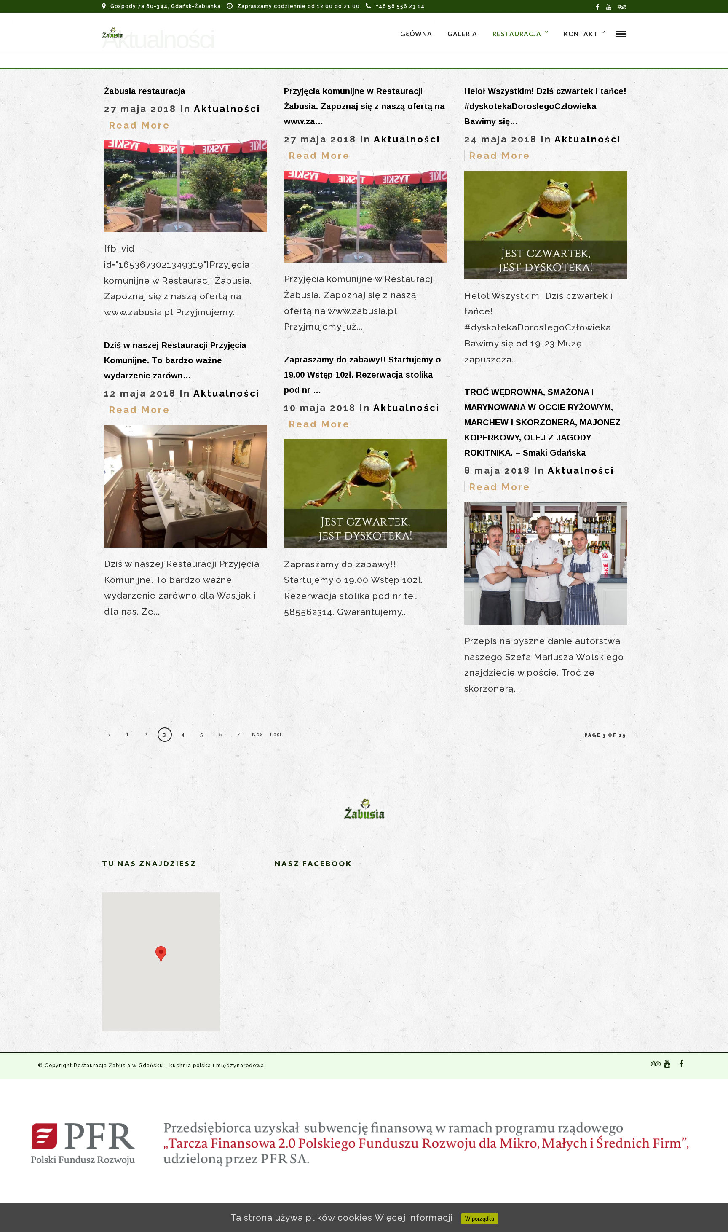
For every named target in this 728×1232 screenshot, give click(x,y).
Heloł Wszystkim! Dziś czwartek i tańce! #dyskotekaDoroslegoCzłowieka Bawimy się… (545, 106)
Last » (276, 737)
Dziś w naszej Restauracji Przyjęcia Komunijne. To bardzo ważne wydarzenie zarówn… (175, 360)
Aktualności (227, 108)
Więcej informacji (414, 1217)
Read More (139, 125)
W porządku (479, 1219)
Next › (257, 737)
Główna (416, 34)
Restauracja (516, 34)
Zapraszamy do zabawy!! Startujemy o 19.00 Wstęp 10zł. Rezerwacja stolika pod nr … (362, 375)
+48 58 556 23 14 (400, 6)
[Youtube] (609, 6)
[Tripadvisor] (622, 6)
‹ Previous (109, 737)
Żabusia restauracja (144, 91)
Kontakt (581, 34)
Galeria (462, 34)
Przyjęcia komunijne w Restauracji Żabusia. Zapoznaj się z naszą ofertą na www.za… (364, 106)
